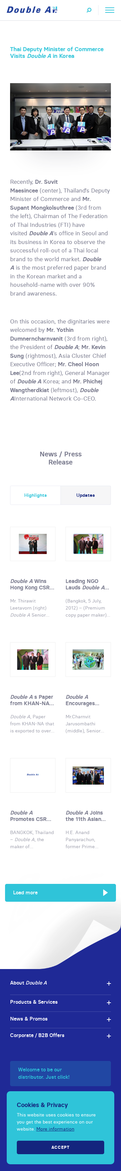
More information (55, 1129)
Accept (60, 1147)
